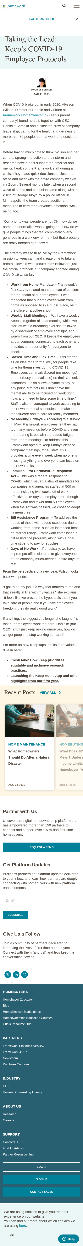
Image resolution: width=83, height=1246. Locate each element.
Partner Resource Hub (18, 1154)
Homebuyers (15, 991)
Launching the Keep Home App (36, 676)
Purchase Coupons (16, 1064)
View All (48, 693)
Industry (11, 1078)
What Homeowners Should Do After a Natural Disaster (29, 757)
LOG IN (41, 1166)
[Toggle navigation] (76, 5)
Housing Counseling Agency (22, 1092)
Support (11, 1134)
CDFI (6, 1086)
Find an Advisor (14, 1148)
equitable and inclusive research (37, 665)
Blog (6, 1005)
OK (12, 1235)
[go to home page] (14, 5)
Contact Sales (41, 1191)
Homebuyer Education (18, 999)
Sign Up (41, 1179)
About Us (12, 1106)
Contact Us (10, 1142)
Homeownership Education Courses (28, 1018)
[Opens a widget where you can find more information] (68, 1239)
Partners (12, 1038)
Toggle (76, 19)
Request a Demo (42, 847)
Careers (8, 1120)
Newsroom (10, 1058)
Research (9, 1114)
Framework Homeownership (24, 115)
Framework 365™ (15, 1052)
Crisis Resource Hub (17, 1024)
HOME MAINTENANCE (26, 744)
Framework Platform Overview (23, 1046)
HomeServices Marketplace (22, 1011)
